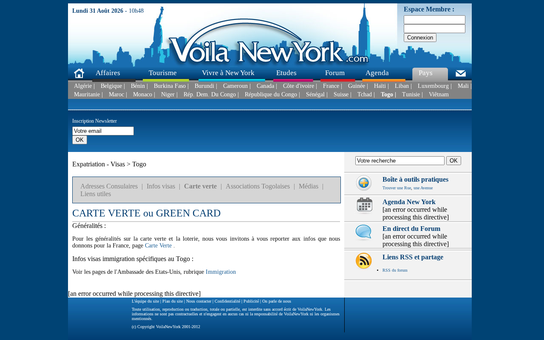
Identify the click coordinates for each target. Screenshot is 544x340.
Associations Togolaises (258, 186)
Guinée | (358, 86)
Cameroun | (237, 86)
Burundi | (206, 86)
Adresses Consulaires (109, 186)
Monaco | (144, 95)
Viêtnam (439, 95)
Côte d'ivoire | (300, 86)
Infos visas (161, 186)
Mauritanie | (88, 95)
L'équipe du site (145, 301)
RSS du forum (395, 270)
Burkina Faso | (171, 86)
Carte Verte (158, 245)
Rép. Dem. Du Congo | (211, 95)
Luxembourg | (435, 86)
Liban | (403, 86)
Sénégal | (317, 95)
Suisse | (342, 95)
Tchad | (366, 95)
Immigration (221, 272)
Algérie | (84, 86)
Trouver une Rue (396, 187)
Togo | (388, 95)
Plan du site (172, 301)
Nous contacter (198, 301)
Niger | (169, 95)
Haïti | (381, 86)
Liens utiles (95, 193)
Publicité (251, 301)
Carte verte (200, 186)
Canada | (267, 86)
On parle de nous (276, 301)
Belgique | (113, 86)
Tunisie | (412, 95)
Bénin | (139, 86)
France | (332, 86)
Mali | (465, 86)
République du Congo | (272, 95)
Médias (308, 186)
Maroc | (118, 95)
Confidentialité (227, 301)
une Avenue (423, 187)
